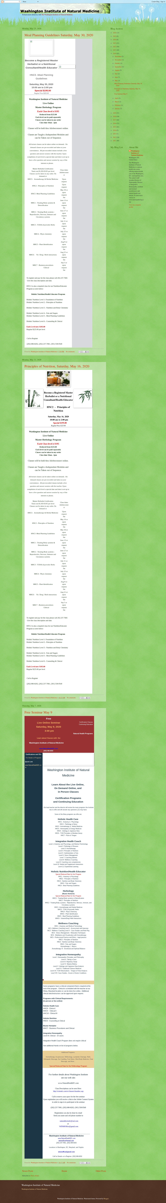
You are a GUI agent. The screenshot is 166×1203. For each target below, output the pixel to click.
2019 (115, 113)
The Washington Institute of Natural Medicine (56, 15)
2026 (115, 33)
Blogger (106, 1198)
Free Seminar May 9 (38, 712)
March (117, 102)
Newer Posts (27, 1170)
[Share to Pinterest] (88, 352)
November (118, 60)
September (118, 67)
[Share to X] (84, 352)
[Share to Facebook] (86, 352)
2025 (115, 36)
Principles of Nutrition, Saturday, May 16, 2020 (57, 366)
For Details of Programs (33, 758)
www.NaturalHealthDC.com (48, 748)
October (117, 63)
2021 (115, 50)
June (116, 77)
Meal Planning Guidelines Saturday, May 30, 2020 (59, 35)
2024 (115, 39)
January (117, 108)
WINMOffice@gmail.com (68, 1126)
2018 (115, 116)
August (117, 70)
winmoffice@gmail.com (66, 1140)
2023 (115, 43)
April (117, 98)
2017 (115, 120)
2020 (115, 53)
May (116, 80)
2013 (115, 134)
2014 (115, 130)
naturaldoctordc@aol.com (69, 1121)
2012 (115, 137)
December (118, 56)
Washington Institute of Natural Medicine (137, 153)
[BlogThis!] (82, 352)
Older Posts (101, 1170)
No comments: (70, 351)
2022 (115, 46)
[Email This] (79, 352)
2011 (115, 141)
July (116, 74)
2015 (115, 127)
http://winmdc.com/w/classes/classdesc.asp (68, 1091)
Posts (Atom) (35, 1176)
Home (64, 1170)
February (118, 105)
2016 (115, 123)
